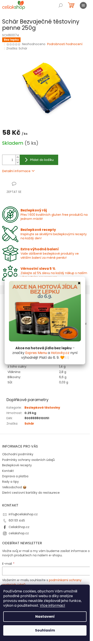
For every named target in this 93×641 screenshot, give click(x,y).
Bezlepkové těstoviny (42, 407)
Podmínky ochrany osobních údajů (28, 460)
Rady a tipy (10, 481)
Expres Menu (36, 352)
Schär (29, 423)
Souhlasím (45, 630)
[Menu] (83, 5)
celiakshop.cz (19, 533)
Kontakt (8, 471)
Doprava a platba (15, 476)
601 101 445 (17, 520)
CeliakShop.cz (19, 527)
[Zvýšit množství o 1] (17, 157)
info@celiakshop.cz (23, 514)
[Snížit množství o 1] (17, 162)
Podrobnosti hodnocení (64, 44)
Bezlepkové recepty (17, 465)
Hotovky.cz (60, 352)
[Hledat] (60, 5)
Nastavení (45, 616)
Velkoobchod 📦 (14, 487)
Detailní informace (16, 171)
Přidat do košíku (42, 160)
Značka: (16, 48)
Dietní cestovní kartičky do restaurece (31, 492)
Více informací (52, 605)
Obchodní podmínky (17, 454)
